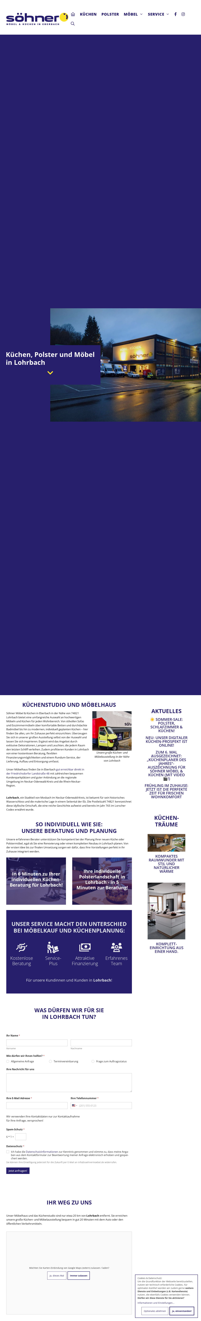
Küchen (88, 14)
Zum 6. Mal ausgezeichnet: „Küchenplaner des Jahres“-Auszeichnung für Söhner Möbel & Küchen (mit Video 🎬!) (166, 765)
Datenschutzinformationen (42, 1151)
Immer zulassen (78, 1275)
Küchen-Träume (166, 821)
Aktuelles (166, 711)
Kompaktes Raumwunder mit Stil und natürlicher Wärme (166, 864)
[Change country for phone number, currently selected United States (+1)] (74, 1105)
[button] (72, 23)
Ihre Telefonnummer (85, 1098)
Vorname (11, 1048)
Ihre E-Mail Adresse (19, 1098)
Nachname (76, 1048)
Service (156, 14)
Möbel (131, 14)
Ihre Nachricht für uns (20, 1069)
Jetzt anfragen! (18, 1171)
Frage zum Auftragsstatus (111, 1061)
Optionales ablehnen (155, 1311)
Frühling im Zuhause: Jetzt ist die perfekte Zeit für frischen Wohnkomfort (166, 791)
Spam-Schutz (15, 1129)
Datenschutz (15, 1146)
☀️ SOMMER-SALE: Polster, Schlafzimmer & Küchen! (166, 725)
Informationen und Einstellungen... (156, 1302)
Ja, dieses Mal (57, 1275)
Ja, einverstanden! (182, 1311)
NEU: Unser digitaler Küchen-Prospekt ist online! (166, 741)
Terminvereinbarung (66, 1061)
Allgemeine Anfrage (22, 1061)
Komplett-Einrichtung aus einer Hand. (166, 947)
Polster (110, 14)
